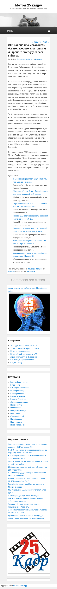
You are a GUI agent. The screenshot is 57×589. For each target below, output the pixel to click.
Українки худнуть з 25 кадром (23, 357)
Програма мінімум (18, 410)
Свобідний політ (17, 416)
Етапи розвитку (17, 391)
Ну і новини (15, 408)
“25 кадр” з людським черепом (23, 345)
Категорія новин (17, 393)
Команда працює (35, 269)
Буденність (15, 385)
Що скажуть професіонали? (22, 360)
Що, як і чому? (16, 363)
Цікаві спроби (16, 419)
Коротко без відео (18, 399)
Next (46, 42)
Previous (37, 42)
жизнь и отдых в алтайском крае (21, 288)
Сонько (38, 59)
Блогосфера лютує (18, 382)
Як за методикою (17, 425)
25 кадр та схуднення (20, 351)
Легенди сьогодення (19, 402)
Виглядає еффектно (19, 388)
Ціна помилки (16, 422)
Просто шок (15, 413)
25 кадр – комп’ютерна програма (24, 348)
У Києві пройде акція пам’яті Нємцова (23, 496)
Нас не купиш (16, 405)
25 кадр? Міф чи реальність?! (23, 354)
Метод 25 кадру (28, 4)
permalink (31, 272)
